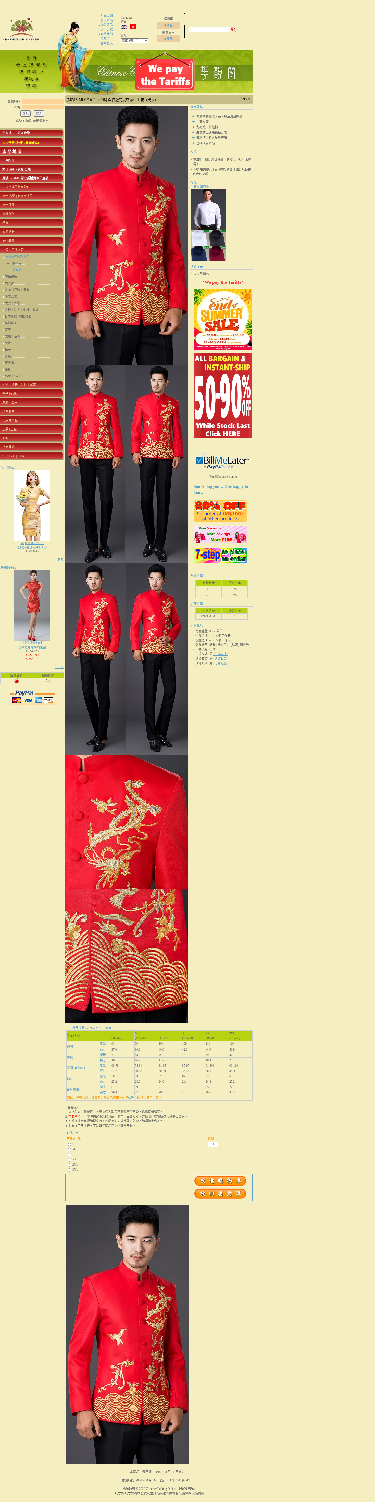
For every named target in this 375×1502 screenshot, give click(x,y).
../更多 (59, 560)
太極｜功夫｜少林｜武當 (22, 310)
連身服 (9, 363)
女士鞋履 (8, 205)
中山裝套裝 (14, 270)
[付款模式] (220, 654)
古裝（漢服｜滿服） (18, 290)
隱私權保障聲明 (167, 1493)
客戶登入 (107, 43)
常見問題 (107, 16)
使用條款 (185, 1493)
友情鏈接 (198, 1493)
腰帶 (8, 343)
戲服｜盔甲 (10, 402)
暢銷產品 (107, 25)
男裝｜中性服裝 (13, 249)
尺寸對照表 (132, 1493)
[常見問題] (220, 663)
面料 (5, 438)
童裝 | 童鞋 (9, 429)
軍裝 (8, 356)
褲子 (8, 349)
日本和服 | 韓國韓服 (18, 316)
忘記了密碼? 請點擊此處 (32, 121)
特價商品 (107, 20)
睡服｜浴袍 (12, 336)
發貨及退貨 (148, 1493)
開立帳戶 (107, 39)
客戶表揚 (107, 29)
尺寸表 (119, 1493)
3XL (75, 1169)
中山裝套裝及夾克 (17, 257)
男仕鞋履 (8, 241)
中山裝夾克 (14, 263)
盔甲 (8, 330)
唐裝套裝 (11, 296)
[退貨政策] (220, 659)
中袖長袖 (11, 277)
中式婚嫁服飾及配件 (16, 187)
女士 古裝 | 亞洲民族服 (17, 196)
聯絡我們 (107, 34)
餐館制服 (8, 232)
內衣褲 (9, 283)
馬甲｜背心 (12, 376)
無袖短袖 (11, 323)
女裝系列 (8, 214)
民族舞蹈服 (10, 420)
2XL (75, 1164)
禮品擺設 (8, 447)
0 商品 (168, 25)
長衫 (8, 369)
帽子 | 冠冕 (9, 393)
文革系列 (8, 411)
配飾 (5, 223)
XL (74, 1159)
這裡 (131, 1098)
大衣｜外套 (12, 303)
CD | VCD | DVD (13, 456)
